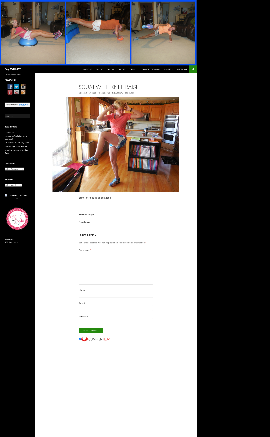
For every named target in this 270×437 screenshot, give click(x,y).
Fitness (132, 69)
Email (82, 303)
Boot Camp (182, 69)
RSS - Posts (9, 239)
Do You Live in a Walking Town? (17, 143)
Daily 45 (99, 69)
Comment (85, 250)
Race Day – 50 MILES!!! (124, 93)
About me (87, 69)
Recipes (167, 69)
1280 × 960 (105, 93)
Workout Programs (151, 69)
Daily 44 (110, 69)
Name (82, 290)
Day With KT (13, 69)
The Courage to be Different (16, 146)
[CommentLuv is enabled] (95, 338)
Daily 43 (121, 69)
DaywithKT (9, 132)
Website (83, 316)
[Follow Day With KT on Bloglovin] (17, 104)
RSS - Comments (11, 242)
